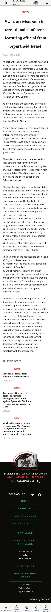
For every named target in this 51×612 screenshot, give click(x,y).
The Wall (25, 533)
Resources (25, 566)
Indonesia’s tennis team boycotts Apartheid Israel (16, 375)
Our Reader (26, 584)
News (25, 11)
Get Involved (25, 516)
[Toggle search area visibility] (5, 2)
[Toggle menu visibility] (46, 2)
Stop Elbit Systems (25, 591)
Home (25, 501)
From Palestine (25, 551)
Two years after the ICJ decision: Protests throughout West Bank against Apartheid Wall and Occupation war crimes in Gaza (17, 400)
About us (25, 508)
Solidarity (25, 555)
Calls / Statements (26, 558)
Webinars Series (25, 588)
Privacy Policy (25, 523)
